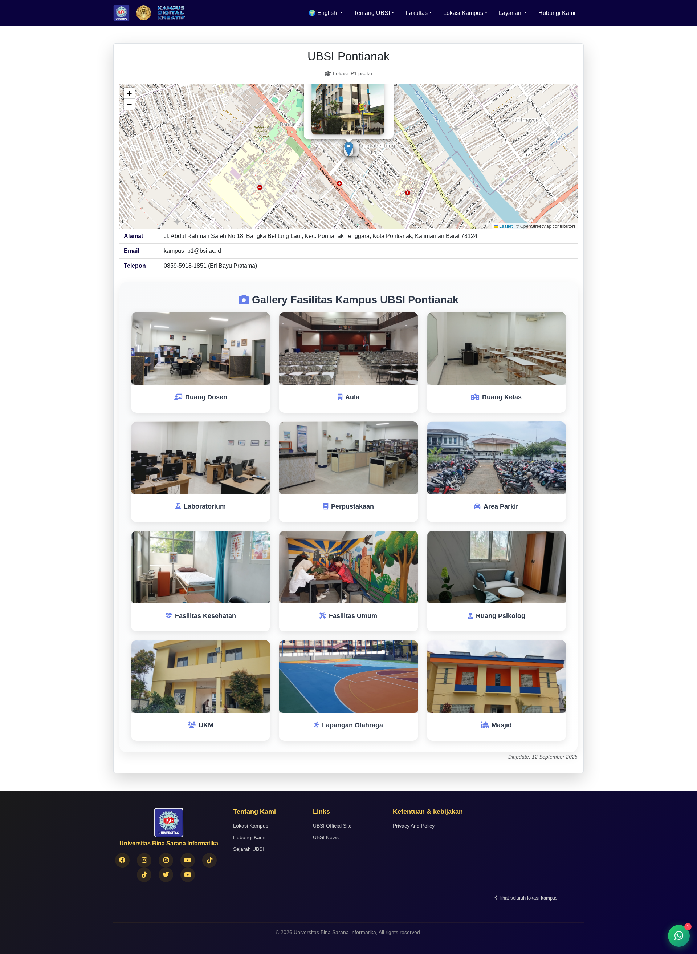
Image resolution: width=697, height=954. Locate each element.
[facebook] (122, 860)
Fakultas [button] (416, 13)
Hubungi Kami (556, 13)
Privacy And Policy (414, 826)
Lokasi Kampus (250, 826)
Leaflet (505, 226)
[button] (348, 148)
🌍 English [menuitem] (323, 13)
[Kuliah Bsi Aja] (187, 860)
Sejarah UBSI (248, 849)
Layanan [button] (511, 13)
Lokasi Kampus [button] (463, 13)
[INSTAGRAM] (144, 860)
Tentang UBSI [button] (372, 13)
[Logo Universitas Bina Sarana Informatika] (143, 13)
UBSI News (326, 837)
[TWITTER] (166, 875)
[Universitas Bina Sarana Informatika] (187, 875)
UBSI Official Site (332, 826)
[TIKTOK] (144, 875)
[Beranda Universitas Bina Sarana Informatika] (121, 13)
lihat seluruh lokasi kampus (528, 898)
